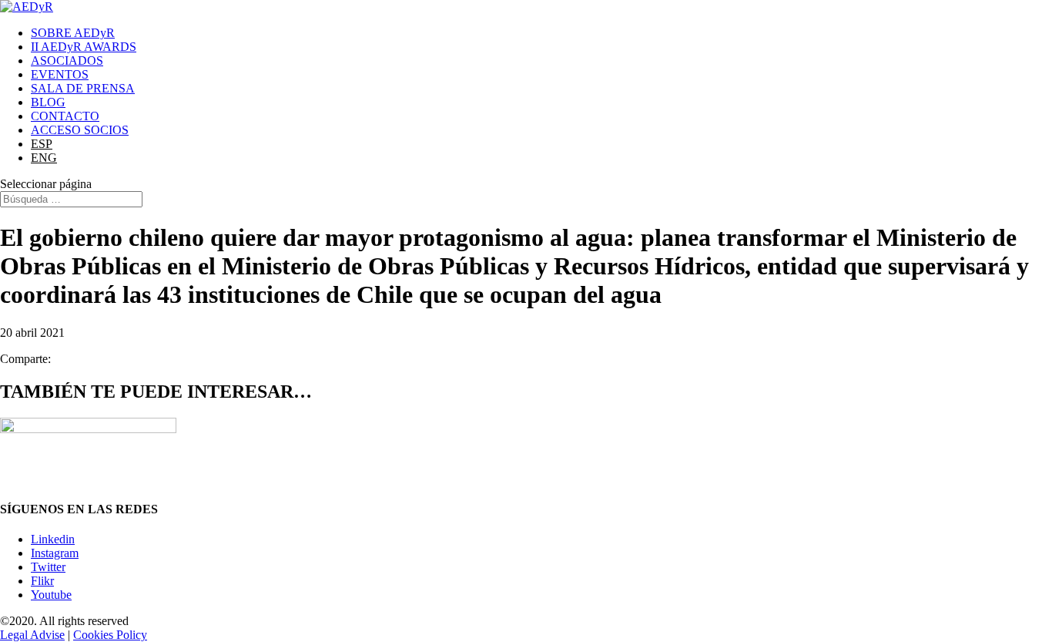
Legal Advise (32, 634)
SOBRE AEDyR (73, 32)
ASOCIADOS (67, 60)
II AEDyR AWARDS (83, 46)
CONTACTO (65, 116)
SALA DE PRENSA (83, 88)
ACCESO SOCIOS (80, 129)
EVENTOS (60, 74)
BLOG (48, 102)
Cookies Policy (110, 634)
